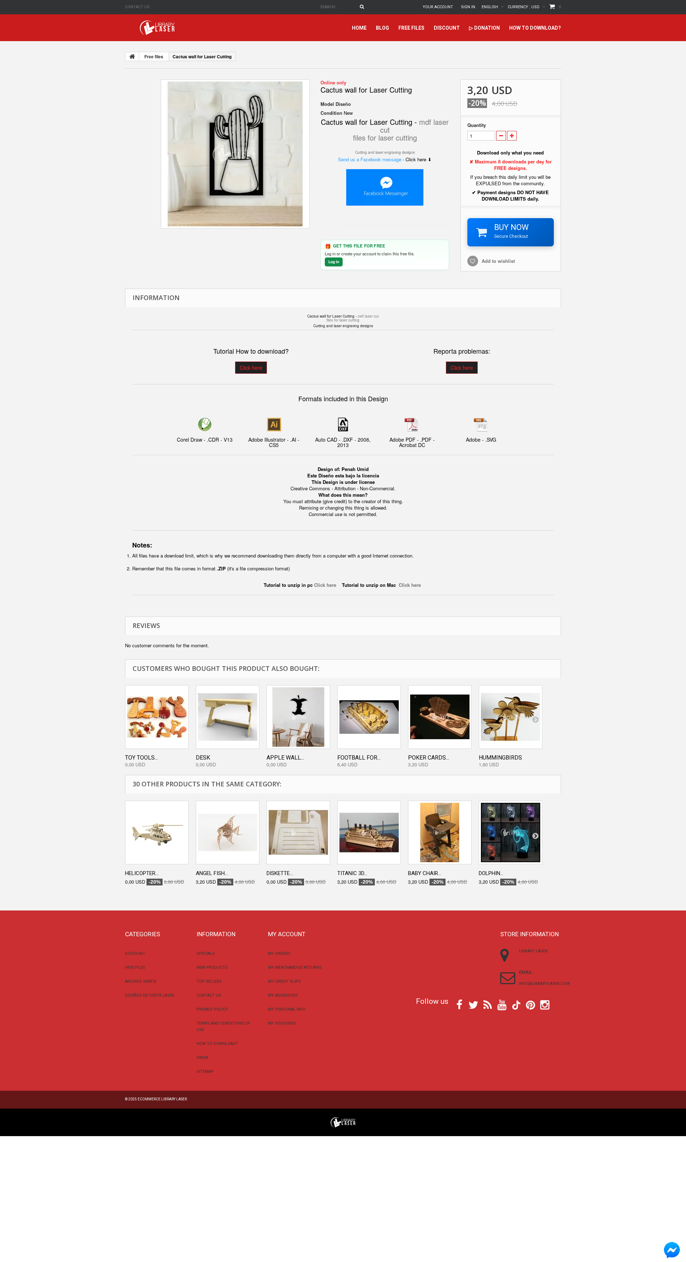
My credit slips (284, 981)
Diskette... (280, 873)
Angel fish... (212, 873)
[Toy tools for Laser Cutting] (157, 717)
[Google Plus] (516, 1005)
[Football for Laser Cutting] (369, 717)
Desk (203, 757)
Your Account (438, 7)
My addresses (283, 995)
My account (286, 934)
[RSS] (487, 1004)
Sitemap (205, 1071)
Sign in (468, 7)
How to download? (535, 28)
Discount (447, 28)
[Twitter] (473, 1004)
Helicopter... (142, 873)
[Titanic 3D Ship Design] (369, 832)
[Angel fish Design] (227, 832)
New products (212, 967)
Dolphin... (491, 873)
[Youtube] (502, 1004)
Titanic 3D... (352, 873)
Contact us (137, 7)
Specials (206, 953)
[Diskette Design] (298, 832)
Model (327, 104)
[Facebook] (459, 1004)
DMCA (202, 1057)
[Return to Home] (132, 56)
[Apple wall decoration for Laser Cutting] (298, 717)
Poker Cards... (428, 757)
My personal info (286, 1009)
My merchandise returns (295, 967)
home (359, 28)
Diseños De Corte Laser (149, 995)
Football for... (359, 757)
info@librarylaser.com (544, 983)
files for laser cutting (385, 137)
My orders (279, 953)
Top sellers (209, 981)
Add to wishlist (498, 260)
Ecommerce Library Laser (162, 1099)
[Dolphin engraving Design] (510, 832)
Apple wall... (285, 757)
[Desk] (227, 717)
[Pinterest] (530, 1004)
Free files (411, 28)
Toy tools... (141, 757)
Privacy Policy (212, 1009)
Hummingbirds (500, 757)
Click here (251, 367)
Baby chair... (424, 873)
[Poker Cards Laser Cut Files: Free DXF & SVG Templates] (440, 717)
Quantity (476, 125)
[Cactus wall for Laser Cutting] (235, 154)
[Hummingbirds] (510, 717)
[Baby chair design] (440, 832)
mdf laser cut (368, 316)
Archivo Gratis (140, 981)
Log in (333, 261)
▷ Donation (484, 28)
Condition (331, 113)
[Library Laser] (158, 27)
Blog (382, 28)
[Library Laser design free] (343, 1121)
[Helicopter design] (157, 832)
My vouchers (282, 1023)
